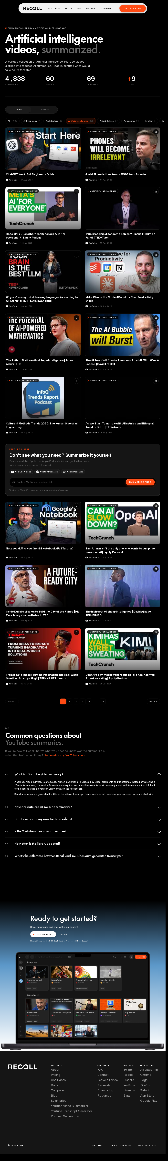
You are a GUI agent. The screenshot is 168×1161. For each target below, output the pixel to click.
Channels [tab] (44, 109)
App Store (147, 1095)
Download (107, 8)
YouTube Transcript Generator (71, 1111)
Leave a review (107, 1079)
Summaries (58, 1100)
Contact (102, 1074)
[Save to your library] (76, 132)
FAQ (79, 8)
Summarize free (140, 482)
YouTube (129, 1085)
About (55, 1069)
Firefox (145, 1085)
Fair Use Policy (148, 1145)
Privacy (97, 1145)
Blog (54, 1095)
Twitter (128, 1069)
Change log (105, 1090)
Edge (143, 1079)
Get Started (132, 8)
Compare (57, 1090)
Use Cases (54, 8)
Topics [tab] (18, 109)
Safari (144, 1090)
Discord (129, 1079)
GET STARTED (45, 934)
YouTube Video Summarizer (69, 1105)
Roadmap (104, 1095)
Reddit (128, 1074)
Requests (103, 1085)
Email (127, 1095)
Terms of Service (120, 1145)
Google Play (148, 1100)
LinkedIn (129, 1090)
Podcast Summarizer (65, 1116)
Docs (68, 8)
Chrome (145, 1074)
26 (102, 701)
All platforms (149, 1069)
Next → (153, 701)
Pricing (90, 8)
